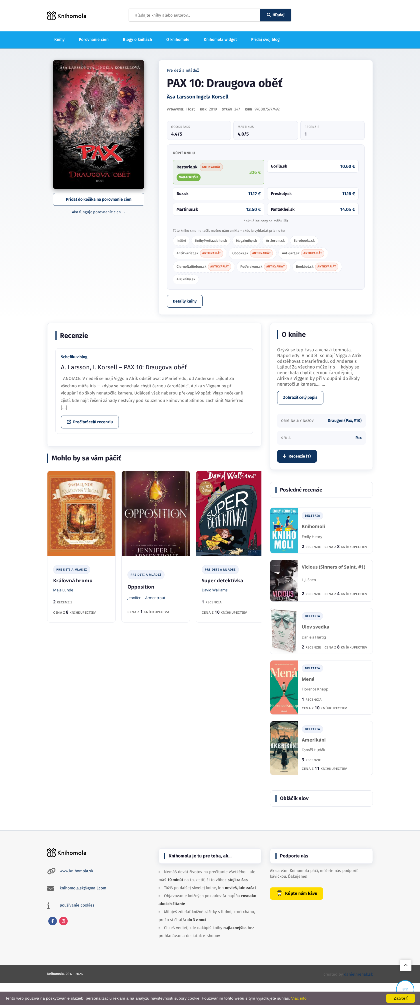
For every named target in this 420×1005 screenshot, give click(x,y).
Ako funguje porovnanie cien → (98, 212)
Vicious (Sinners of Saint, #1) (333, 567)
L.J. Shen (309, 579)
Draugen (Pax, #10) (345, 420)
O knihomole (177, 39)
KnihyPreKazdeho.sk (211, 241)
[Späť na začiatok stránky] (405, 965)
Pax (358, 437)
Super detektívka (222, 580)
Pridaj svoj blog (265, 39)
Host (190, 109)
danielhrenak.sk (358, 974)
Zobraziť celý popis (300, 397)
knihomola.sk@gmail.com (83, 888)
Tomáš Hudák (313, 749)
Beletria (312, 515)
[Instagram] (63, 921)
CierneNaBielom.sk (203, 267)
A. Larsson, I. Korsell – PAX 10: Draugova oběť (124, 367)
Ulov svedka (315, 627)
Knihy (59, 39)
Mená (308, 679)
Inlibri (181, 241)
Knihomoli (313, 526)
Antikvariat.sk (199, 253)
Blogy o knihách (137, 39)
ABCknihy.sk (186, 279)
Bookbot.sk (316, 267)
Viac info (299, 998)
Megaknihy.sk (246, 241)
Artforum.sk (275, 241)
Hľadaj (279, 15)
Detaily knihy (185, 301)
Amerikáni (314, 740)
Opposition (140, 586)
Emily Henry (312, 536)
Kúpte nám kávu (301, 893)
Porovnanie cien (94, 39)
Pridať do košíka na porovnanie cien (98, 199)
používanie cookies (77, 905)
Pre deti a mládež (183, 70)
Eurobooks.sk (304, 241)
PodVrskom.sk (262, 267)
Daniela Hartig (314, 637)
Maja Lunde (63, 590)
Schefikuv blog (74, 357)
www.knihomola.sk (76, 871)
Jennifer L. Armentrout (146, 597)
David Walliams (214, 590)
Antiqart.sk (302, 253)
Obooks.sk (251, 253)
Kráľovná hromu (73, 580)
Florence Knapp (315, 689)
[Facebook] (52, 921)
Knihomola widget (220, 39)
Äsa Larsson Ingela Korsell (197, 97)
